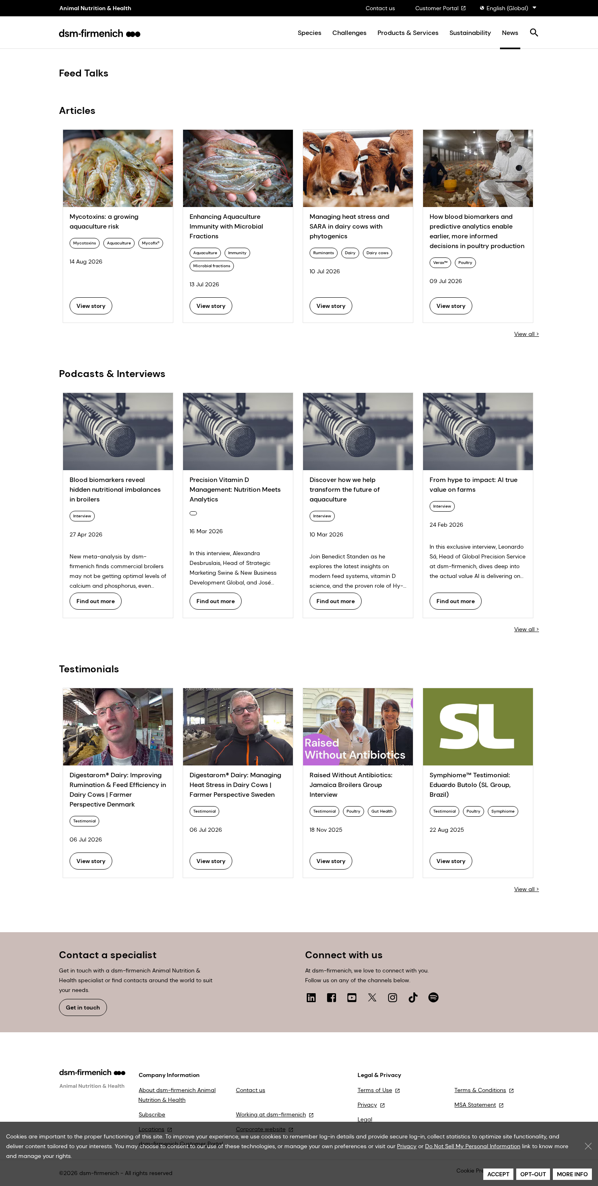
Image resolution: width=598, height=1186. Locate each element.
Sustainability (470, 33)
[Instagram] (392, 997)
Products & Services (408, 33)
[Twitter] (372, 997)
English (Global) (507, 8)
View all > (526, 334)
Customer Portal (436, 8)
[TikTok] (413, 997)
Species (309, 33)
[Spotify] (433, 997)
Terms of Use (375, 1090)
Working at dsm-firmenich (271, 1114)
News (510, 33)
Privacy (367, 1104)
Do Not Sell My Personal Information (472, 1146)
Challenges (349, 33)
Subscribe (152, 1114)
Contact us (380, 8)
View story (90, 306)
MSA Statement (475, 1104)
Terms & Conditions (480, 1090)
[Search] (534, 33)
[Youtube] (352, 997)
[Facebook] (331, 997)
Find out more (95, 601)
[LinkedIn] (311, 997)
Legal (365, 1119)
